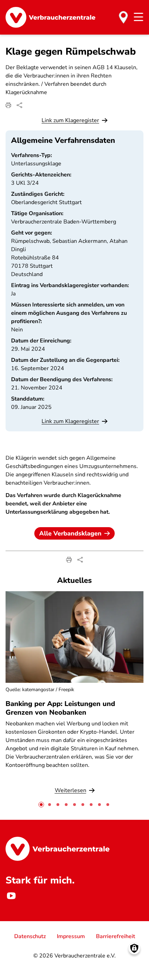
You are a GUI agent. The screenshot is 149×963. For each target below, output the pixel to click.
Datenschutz (30, 936)
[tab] (41, 804)
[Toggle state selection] (123, 17)
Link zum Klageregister (70, 120)
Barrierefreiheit (115, 936)
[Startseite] (50, 17)
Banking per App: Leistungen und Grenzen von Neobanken (60, 708)
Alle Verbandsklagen (70, 533)
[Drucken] (8, 105)
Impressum (71, 936)
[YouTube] (11, 896)
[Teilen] (19, 105)
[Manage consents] (134, 948)
